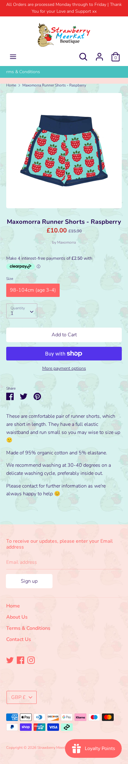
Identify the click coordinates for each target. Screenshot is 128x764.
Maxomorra (66, 242)
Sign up (29, 581)
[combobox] (21, 310)
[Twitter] (10, 659)
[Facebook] (20, 659)
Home (13, 606)
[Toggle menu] (13, 56)
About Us (64, 72)
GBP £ (18, 697)
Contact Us (18, 639)
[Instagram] (31, 659)
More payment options (64, 368)
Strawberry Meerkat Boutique (61, 747)
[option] (64, 72)
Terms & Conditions (28, 628)
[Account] (99, 54)
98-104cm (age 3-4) (33, 290)
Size (9, 278)
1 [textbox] (12, 313)
